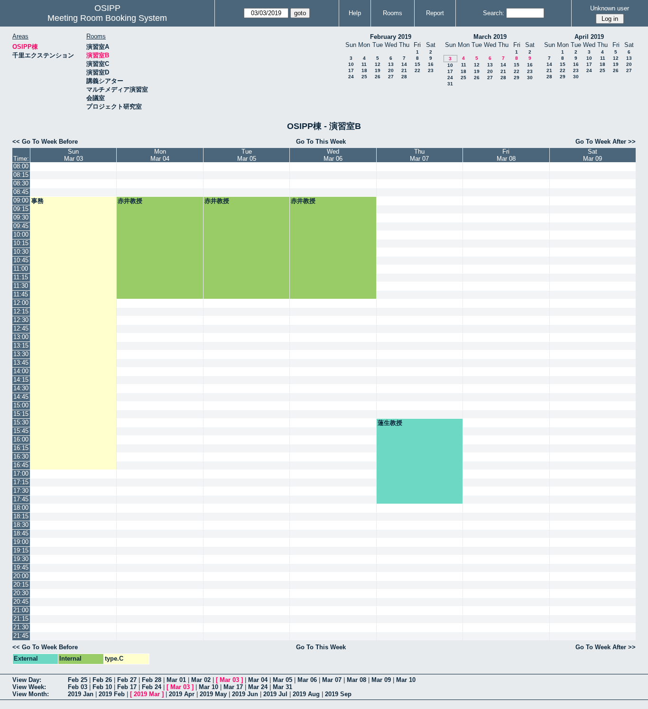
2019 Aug (306, 694)
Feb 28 (151, 679)
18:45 (20, 533)
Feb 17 (127, 687)
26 (377, 76)
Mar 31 (282, 687)
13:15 (20, 345)
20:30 (20, 593)
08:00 (20, 166)
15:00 (20, 405)
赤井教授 (130, 200)
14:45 (20, 396)
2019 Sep (338, 694)
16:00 (20, 439)
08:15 (20, 174)
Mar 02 (201, 679)
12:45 (20, 328)
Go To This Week (321, 141)
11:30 (20, 285)
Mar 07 (332, 679)
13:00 (20, 337)
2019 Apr (181, 694)
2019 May (213, 694)
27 (391, 76)
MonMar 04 (159, 155)
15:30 (20, 422)
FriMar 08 (506, 155)
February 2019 (390, 36)
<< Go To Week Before (45, 141)
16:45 (20, 465)
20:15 (20, 584)
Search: (493, 13)
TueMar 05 (246, 155)
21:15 (20, 618)
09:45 (20, 226)
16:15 (20, 447)
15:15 (20, 413)
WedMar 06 (333, 155)
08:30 (20, 183)
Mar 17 (233, 687)
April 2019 (589, 36)
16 (431, 64)
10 (351, 64)
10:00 (20, 234)
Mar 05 (282, 679)
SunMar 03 (73, 155)
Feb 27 (127, 679)
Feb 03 (77, 687)
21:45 (20, 635)
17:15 (20, 482)
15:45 (20, 430)
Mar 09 (381, 679)
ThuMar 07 (419, 155)
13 (391, 64)
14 (404, 64)
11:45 (20, 294)
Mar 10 (406, 679)
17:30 (20, 490)
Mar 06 (307, 679)
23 (431, 70)
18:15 (20, 516)
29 (516, 77)
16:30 (20, 456)
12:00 (20, 302)
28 (404, 76)
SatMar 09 (592, 155)
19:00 (20, 541)
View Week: (29, 687)
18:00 (20, 507)
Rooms (392, 13)
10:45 (20, 260)
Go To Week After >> (605, 141)
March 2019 (490, 36)
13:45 (20, 362)
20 (391, 70)
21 (404, 70)
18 (364, 70)
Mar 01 (176, 679)
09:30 (20, 217)
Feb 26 (102, 679)
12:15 (20, 311)
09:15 (20, 208)
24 (351, 76)
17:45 (20, 499)
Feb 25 (77, 679)
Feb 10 (102, 687)
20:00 (20, 576)
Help (355, 13)
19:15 (20, 550)
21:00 (20, 610)
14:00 (20, 371)
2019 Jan (80, 694)
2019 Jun (245, 694)
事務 (37, 200)
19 (377, 70)
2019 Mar (147, 694)
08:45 (20, 191)
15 (417, 64)
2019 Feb (112, 694)
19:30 (20, 558)
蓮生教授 (390, 422)
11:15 (20, 277)
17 (351, 70)
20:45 (20, 601)
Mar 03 (229, 679)
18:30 (20, 524)
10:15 (20, 243)
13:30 (20, 354)
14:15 (20, 379)
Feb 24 (151, 687)
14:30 (20, 388)
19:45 (20, 567)
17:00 (20, 473)
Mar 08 (356, 679)
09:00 (20, 200)
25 (364, 76)
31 (450, 83)
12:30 (20, 319)
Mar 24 (258, 687)
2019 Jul (275, 694)
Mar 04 (258, 679)
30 (530, 77)
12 (377, 64)
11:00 (20, 268)
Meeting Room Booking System (107, 18)
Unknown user (609, 8)
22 (417, 70)
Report (435, 13)
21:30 (20, 627)
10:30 (20, 251)
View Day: (26, 679)
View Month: (30, 694)
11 (364, 64)
